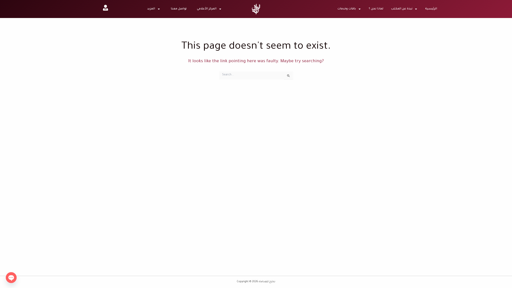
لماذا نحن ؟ (376, 9)
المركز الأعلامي (207, 9)
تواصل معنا (179, 9)
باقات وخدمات (346, 9)
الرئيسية (431, 9)
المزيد (151, 9)
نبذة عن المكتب (402, 9)
